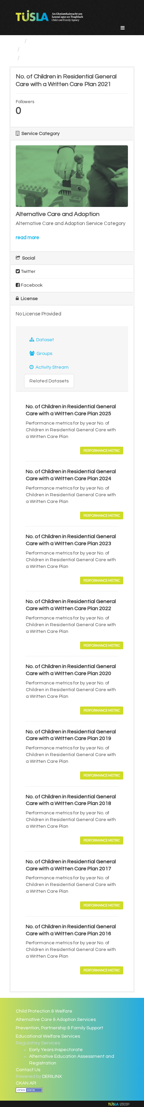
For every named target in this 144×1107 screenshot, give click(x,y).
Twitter (27, 271)
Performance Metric (101, 450)
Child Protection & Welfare (44, 1011)
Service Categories (56, 41)
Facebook (31, 285)
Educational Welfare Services (48, 1036)
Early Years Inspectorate (56, 1049)
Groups (43, 353)
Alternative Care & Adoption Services (56, 1019)
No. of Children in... (47, 58)
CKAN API (26, 1083)
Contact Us (28, 1069)
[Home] (18, 41)
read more (27, 237)
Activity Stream (51, 367)
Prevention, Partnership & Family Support (59, 1028)
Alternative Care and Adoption (64, 49)
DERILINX (52, 1076)
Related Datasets (49, 381)
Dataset (44, 340)
